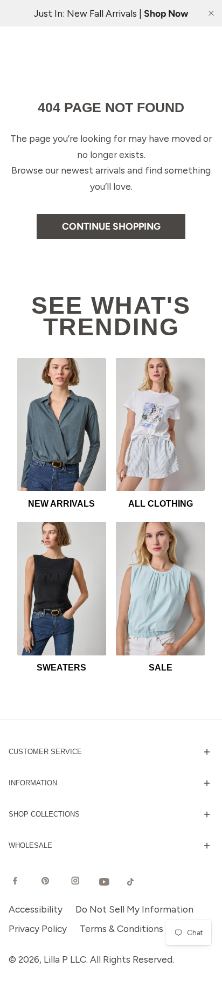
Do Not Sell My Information (134, 909)
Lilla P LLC (65, 959)
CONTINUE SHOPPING (111, 226)
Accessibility (36, 909)
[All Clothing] (160, 424)
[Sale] (160, 588)
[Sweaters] (61, 588)
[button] (111, 752)
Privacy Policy (38, 928)
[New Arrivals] (61, 424)
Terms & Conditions (121, 928)
